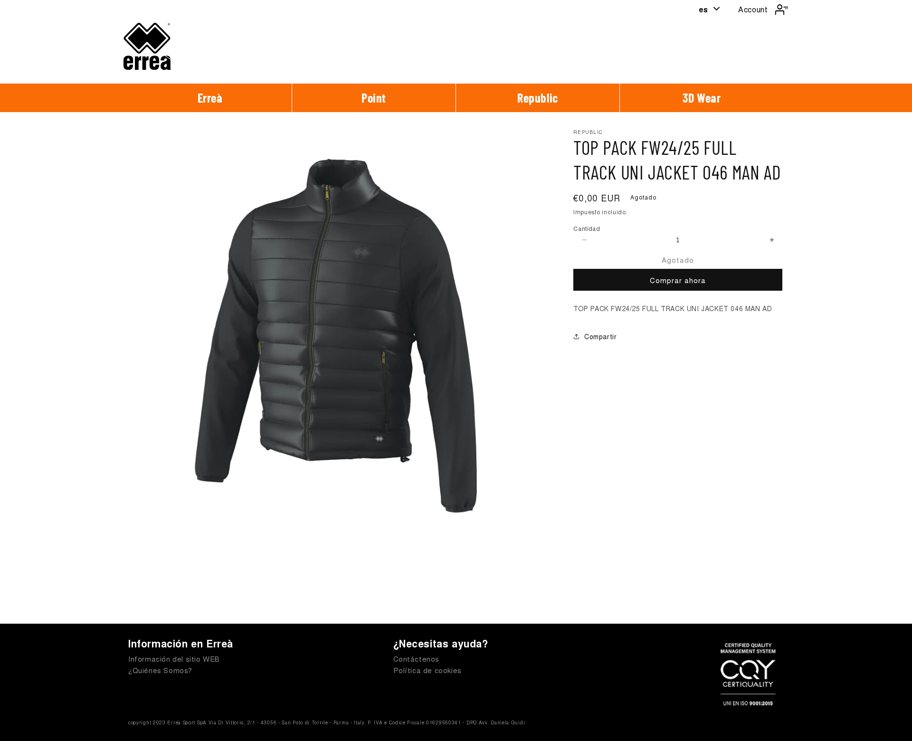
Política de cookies (427, 670)
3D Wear (702, 97)
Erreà (210, 97)
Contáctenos (416, 659)
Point (373, 97)
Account (753, 9)
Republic (537, 97)
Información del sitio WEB (174, 659)
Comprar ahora (678, 280)
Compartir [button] (600, 336)
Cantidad (586, 228)
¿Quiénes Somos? (160, 670)
